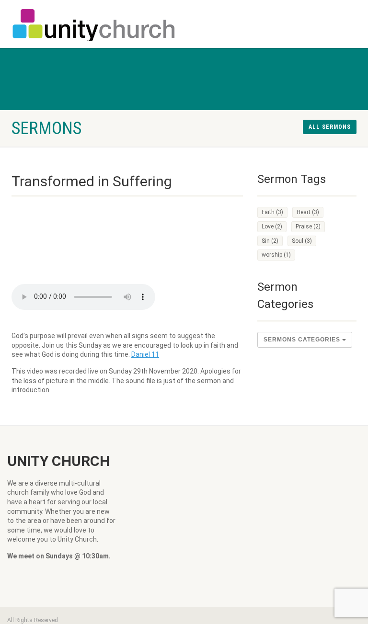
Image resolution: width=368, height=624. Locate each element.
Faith (272, 212)
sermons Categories (303, 339)
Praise (308, 226)
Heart (308, 212)
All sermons (330, 127)
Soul (302, 241)
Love (272, 226)
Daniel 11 (145, 354)
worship (276, 254)
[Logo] (94, 26)
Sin (270, 241)
